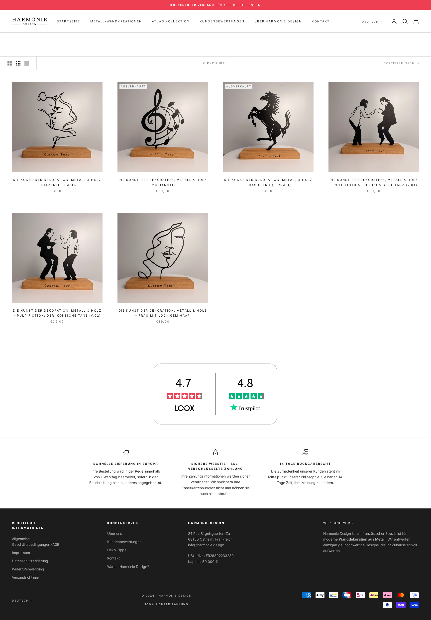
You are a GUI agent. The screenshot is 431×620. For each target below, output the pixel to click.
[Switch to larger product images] (9, 63)
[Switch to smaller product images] (18, 63)
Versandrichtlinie (25, 577)
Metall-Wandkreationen (116, 21)
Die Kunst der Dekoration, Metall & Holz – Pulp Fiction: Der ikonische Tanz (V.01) (373, 182)
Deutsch (370, 21)
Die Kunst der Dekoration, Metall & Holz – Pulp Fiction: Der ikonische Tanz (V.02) (57, 313)
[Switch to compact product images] (26, 63)
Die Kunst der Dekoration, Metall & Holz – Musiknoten (162, 182)
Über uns (114, 533)
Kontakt (321, 21)
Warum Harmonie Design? (128, 566)
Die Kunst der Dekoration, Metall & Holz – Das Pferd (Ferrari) (268, 182)
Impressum (21, 553)
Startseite (68, 21)
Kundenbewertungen (222, 21)
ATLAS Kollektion (171, 21)
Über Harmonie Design (278, 21)
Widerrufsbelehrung (28, 569)
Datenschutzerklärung (30, 561)
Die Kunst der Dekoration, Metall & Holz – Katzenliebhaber (57, 182)
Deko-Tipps (116, 550)
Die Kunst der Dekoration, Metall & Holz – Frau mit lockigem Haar (162, 313)
